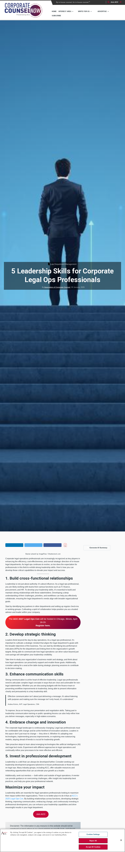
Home (54, 11)
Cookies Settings (93, 834)
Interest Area (64, 11)
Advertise (102, 11)
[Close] (121, 840)
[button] (14, 545)
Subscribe (56, 16)
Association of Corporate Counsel (57, 287)
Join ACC (40, 814)
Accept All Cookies (93, 847)
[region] (62, 840)
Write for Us (84, 11)
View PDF (70, 545)
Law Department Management (63, 264)
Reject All (93, 841)
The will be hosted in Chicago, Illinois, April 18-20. (43, 622)
